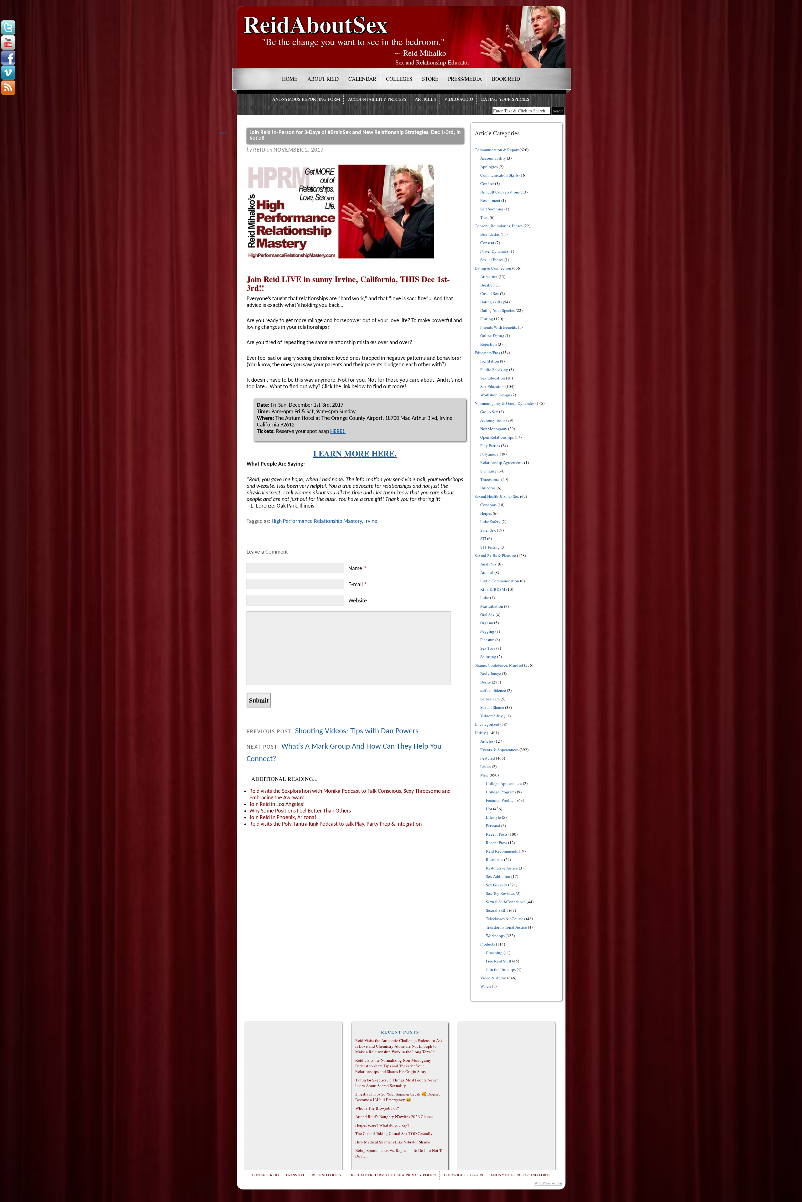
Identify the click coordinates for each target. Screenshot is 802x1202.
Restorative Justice (502, 868)
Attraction (488, 276)
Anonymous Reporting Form (306, 99)
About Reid (323, 78)
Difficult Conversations (500, 192)
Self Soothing (491, 209)
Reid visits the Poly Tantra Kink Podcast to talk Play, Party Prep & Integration (335, 824)
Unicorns (488, 488)
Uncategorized (487, 724)
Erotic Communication (499, 581)
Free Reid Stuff (498, 961)
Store (430, 78)
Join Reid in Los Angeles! (277, 804)
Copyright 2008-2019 (463, 1174)
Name (357, 569)
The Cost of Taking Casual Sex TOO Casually (394, 1133)
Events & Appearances (499, 749)
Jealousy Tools (492, 420)
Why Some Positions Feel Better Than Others (300, 811)
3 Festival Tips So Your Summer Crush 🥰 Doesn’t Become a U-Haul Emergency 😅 (397, 1096)
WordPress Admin (548, 1182)
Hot (489, 809)
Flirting (486, 319)
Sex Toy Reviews (500, 893)
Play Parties (490, 445)
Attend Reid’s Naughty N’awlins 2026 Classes (394, 1116)
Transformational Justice (506, 927)
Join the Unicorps (501, 969)
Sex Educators (492, 386)
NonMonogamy (493, 428)
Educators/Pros (487, 352)
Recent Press (496, 842)
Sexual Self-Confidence (506, 902)
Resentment (490, 200)
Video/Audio (458, 99)
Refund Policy (327, 1174)
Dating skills (491, 302)
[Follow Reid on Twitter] (8, 27)
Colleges (399, 78)
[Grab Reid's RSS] (8, 87)
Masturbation (491, 606)
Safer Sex (488, 530)
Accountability (493, 158)
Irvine (370, 521)
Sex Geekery (496, 885)
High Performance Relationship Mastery (317, 521)
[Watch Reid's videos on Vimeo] (8, 72)
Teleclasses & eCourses (505, 918)
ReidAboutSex (315, 19)
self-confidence (493, 690)
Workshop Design (495, 395)
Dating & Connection (493, 268)
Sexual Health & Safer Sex (497, 496)
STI (483, 538)
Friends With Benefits (498, 327)
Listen (485, 766)
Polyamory (489, 454)
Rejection (488, 344)
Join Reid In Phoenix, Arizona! (282, 818)
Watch (485, 986)
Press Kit (295, 1174)
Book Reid (506, 78)
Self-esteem (490, 699)
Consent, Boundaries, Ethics (499, 226)
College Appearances (504, 783)
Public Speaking (494, 369)
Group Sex (489, 412)
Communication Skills (499, 175)
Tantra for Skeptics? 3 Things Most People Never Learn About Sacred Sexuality (396, 1082)
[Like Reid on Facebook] (8, 57)
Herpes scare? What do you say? (382, 1125)
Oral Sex (487, 614)
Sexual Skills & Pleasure (495, 555)
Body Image (490, 673)
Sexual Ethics (491, 259)
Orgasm (486, 623)
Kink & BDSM (492, 589)
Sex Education (492, 378)
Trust (484, 217)
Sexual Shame (492, 707)
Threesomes (490, 479)
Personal (493, 825)
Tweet (223, 133)
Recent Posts (497, 834)
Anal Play (488, 564)
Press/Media (465, 78)
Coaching (494, 952)
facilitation (489, 361)
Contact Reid (265, 1174)
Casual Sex (489, 293)
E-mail (357, 585)
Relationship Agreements (501, 462)
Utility (480, 732)
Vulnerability (491, 716)
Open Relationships (497, 437)
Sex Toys (487, 648)
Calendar (362, 78)
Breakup (487, 285)
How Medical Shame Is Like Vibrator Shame (392, 1142)
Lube (484, 598)
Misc (484, 775)
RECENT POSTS (400, 1032)
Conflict (487, 183)
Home (289, 78)
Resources (494, 859)
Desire (485, 682)
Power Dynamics (494, 251)
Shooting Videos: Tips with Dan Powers (357, 731)
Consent (487, 242)
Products (487, 944)
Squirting (488, 656)
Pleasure (487, 639)
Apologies (489, 166)
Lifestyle (493, 817)
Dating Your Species (505, 99)
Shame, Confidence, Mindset (499, 665)
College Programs (501, 792)
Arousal (486, 572)
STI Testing (490, 547)
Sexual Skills (497, 910)
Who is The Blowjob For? (377, 1108)
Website (357, 601)
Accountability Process (377, 99)
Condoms (488, 505)
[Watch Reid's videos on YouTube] (8, 42)
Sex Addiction (498, 876)
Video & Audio (493, 978)
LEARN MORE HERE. (355, 453)
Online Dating (492, 335)
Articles (425, 99)
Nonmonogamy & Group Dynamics (504, 403)
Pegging (487, 631)
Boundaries (490, 234)
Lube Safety (490, 521)
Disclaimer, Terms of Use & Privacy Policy (393, 1174)
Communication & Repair (496, 149)
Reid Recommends (502, 851)
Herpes (486, 513)
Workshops (495, 935)
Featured (487, 758)
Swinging (488, 471)
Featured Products (501, 800)
